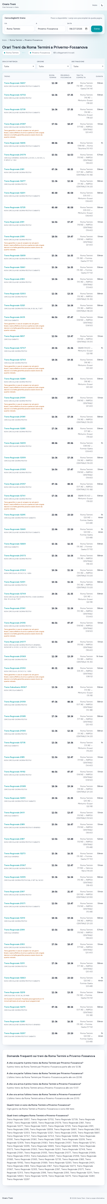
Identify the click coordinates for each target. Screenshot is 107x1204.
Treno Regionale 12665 (14, 529)
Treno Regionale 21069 (15, 656)
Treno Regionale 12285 (14, 428)
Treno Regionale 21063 (15, 570)
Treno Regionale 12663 (14, 978)
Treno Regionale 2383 (14, 279)
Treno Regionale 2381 (14, 169)
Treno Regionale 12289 (14, 379)
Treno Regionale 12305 (14, 877)
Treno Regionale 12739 (14, 109)
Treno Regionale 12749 (15, 594)
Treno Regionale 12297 (14, 1033)
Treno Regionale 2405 (14, 317)
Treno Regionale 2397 (14, 891)
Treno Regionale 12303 (14, 293)
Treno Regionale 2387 (14, 839)
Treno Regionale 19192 (14, 772)
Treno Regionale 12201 (14, 193)
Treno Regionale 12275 (14, 1007)
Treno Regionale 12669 (15, 544)
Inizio (94, 5)
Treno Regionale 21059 (15, 702)
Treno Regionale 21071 (14, 903)
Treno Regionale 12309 (15, 457)
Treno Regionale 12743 (15, 360)
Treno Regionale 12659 (14, 255)
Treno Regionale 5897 (14, 336)
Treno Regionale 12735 (14, 742)
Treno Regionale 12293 (14, 798)
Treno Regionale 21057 (15, 484)
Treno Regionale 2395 (14, 236)
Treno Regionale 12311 (14, 963)
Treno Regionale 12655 (14, 143)
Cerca (97, 29)
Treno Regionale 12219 (14, 992)
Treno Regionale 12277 (14, 181)
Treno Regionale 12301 (14, 582)
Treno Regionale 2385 (14, 757)
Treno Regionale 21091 (14, 398)
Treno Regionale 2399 (14, 930)
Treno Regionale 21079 (15, 155)
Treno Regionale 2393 (14, 944)
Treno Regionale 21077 (15, 642)
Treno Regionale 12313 (14, 918)
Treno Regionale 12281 (14, 1021)
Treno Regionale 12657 (14, 83)
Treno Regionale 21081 (14, 417)
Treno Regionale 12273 (14, 853)
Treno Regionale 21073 (15, 555)
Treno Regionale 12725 (14, 207)
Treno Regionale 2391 (14, 222)
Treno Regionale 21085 (15, 716)
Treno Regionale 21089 (15, 786)
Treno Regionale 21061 (14, 608)
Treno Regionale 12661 (14, 267)
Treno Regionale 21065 (15, 731)
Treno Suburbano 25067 (15, 687)
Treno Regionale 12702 (15, 95)
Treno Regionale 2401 (14, 812)
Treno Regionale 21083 (15, 469)
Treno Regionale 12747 (15, 348)
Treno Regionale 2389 (14, 824)
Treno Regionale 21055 (14, 623)
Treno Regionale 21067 (15, 865)
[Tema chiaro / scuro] (102, 5)
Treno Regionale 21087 (15, 124)
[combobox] (19, 29)
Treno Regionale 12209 (15, 443)
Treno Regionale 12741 (14, 496)
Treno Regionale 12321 (14, 305)
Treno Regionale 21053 (14, 668)
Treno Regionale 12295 (14, 515)
